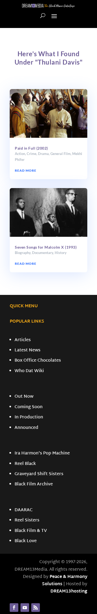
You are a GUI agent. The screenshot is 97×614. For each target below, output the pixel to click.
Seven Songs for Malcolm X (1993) (46, 247)
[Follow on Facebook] (14, 607)
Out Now (24, 397)
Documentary (42, 252)
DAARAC (24, 510)
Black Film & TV (31, 531)
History (61, 252)
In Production (29, 417)
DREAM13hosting (68, 591)
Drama (43, 153)
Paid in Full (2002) (31, 148)
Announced (26, 428)
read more (25, 170)
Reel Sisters (27, 520)
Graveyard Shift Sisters (39, 474)
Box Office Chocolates (38, 361)
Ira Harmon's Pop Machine (42, 453)
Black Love (26, 541)
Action (20, 153)
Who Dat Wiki (29, 371)
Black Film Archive (34, 484)
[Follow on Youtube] (24, 607)
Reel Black (25, 464)
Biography (22, 252)
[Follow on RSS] (35, 607)
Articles (23, 340)
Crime (31, 153)
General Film (60, 153)
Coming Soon (29, 407)
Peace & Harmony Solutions (64, 580)
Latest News (27, 350)
